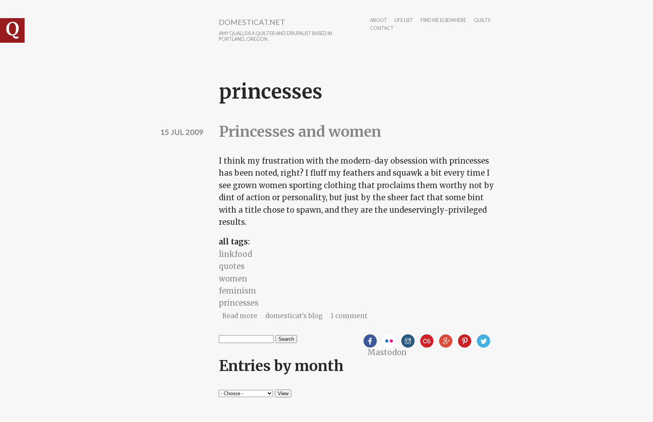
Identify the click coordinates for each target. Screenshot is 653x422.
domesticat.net (252, 21)
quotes (231, 266)
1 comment (349, 316)
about (378, 20)
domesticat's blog (294, 316)
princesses (238, 303)
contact (382, 28)
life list (404, 20)
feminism (237, 290)
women (233, 278)
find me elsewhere (443, 20)
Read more (239, 316)
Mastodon (387, 352)
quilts (482, 20)
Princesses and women (300, 132)
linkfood (235, 254)
